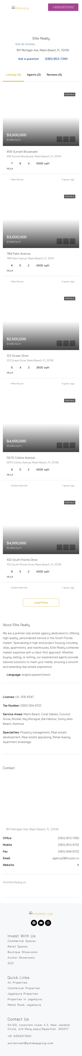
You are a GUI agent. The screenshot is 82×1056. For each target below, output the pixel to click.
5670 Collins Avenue (21, 458)
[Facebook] (34, 923)
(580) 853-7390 (56, 59)
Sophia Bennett (19, 485)
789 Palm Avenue (19, 253)
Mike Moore (17, 179)
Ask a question (28, 59)
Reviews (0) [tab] (54, 74)
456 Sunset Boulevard (22, 151)
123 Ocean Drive (17, 355)
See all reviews (25, 44)
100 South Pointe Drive (22, 560)
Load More (41, 602)
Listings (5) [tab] (13, 74)
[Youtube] (41, 923)
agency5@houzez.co (65, 858)
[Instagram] (48, 923)
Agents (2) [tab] (34, 74)
